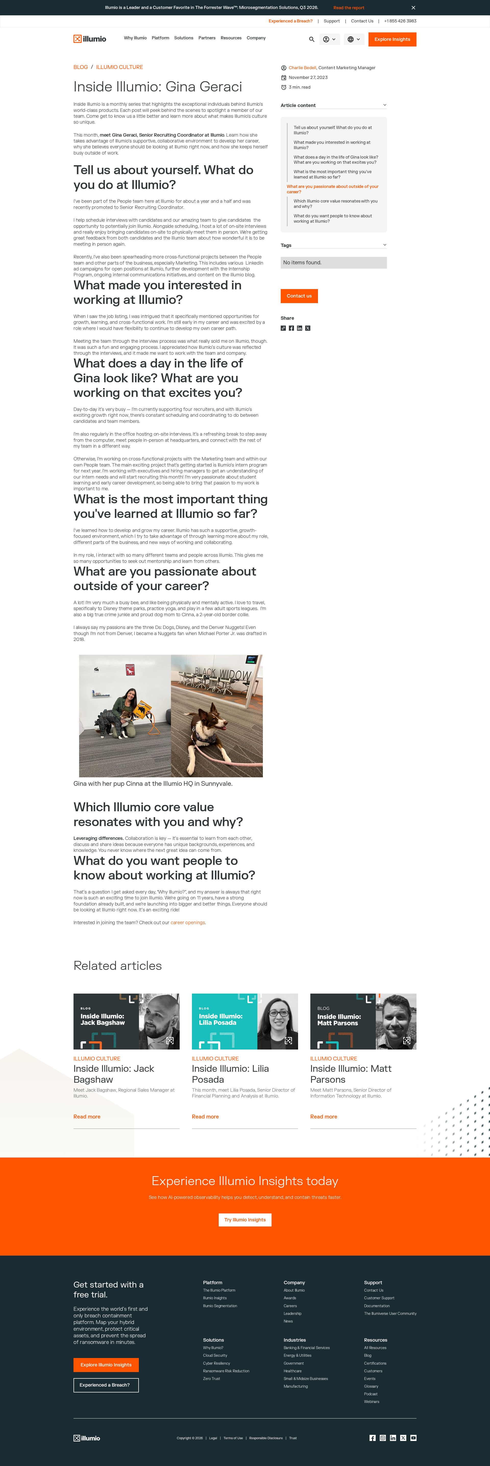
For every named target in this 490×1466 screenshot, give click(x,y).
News (288, 1321)
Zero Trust (211, 1379)
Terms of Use (233, 1438)
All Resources (375, 1348)
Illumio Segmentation (220, 1306)
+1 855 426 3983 (400, 21)
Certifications (375, 1363)
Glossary (371, 1386)
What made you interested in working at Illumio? (332, 145)
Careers (290, 1306)
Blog (81, 67)
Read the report (349, 7)
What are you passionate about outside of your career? (332, 189)
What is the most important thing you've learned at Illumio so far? (333, 174)
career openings (188, 923)
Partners (207, 38)
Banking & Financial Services (307, 1348)
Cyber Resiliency (216, 1363)
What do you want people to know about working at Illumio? (333, 218)
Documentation (376, 1306)
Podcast (371, 1394)
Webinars (371, 1402)
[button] (311, 39)
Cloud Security (215, 1355)
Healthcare (293, 1371)
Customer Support (379, 1298)
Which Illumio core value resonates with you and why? (336, 204)
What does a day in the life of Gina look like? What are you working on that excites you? (336, 160)
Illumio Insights (215, 1298)
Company (256, 38)
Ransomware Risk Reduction (226, 1371)
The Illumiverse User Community (390, 1314)
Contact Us (362, 21)
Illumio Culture (119, 67)
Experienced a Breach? (291, 21)
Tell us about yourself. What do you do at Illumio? (333, 130)
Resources (231, 38)
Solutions (183, 38)
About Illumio (294, 1290)
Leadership (293, 1314)
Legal (213, 1438)
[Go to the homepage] (90, 39)
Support (332, 21)
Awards (290, 1298)
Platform (160, 38)
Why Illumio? (213, 1348)
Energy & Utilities (297, 1355)
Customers (373, 1371)
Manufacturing (296, 1386)
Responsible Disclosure (266, 1438)
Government (294, 1363)
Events (369, 1379)
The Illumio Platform (219, 1290)
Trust (293, 1438)
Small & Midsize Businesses (306, 1379)
